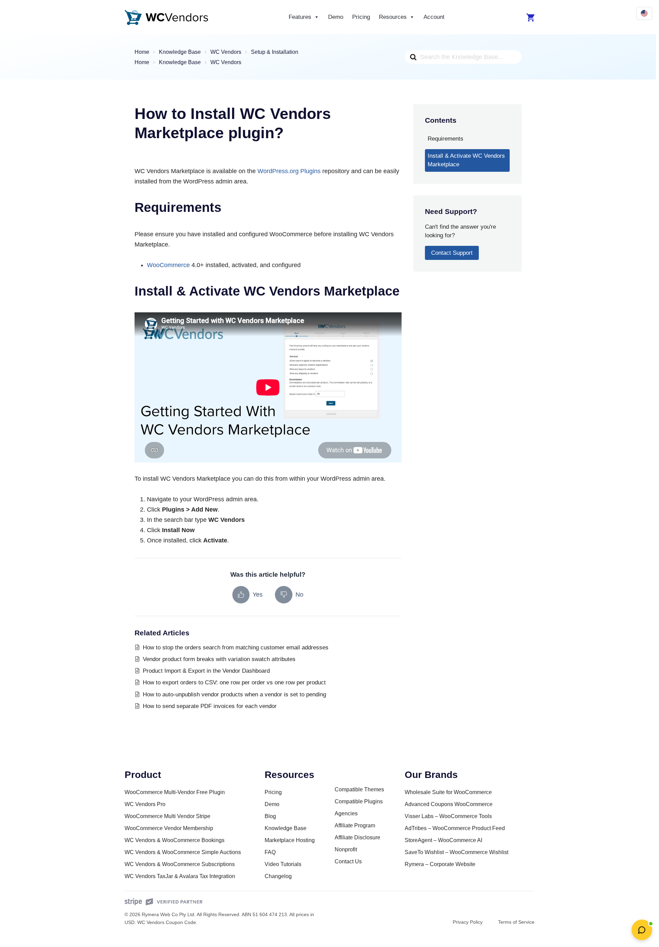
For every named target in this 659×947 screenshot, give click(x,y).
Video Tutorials (283, 864)
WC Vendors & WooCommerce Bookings (174, 840)
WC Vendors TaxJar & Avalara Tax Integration (180, 876)
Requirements (445, 138)
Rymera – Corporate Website (440, 864)
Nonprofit (346, 849)
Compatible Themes (359, 789)
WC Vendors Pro (145, 804)
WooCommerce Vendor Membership (169, 828)
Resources (393, 17)
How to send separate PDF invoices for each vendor (210, 706)
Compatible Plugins (359, 801)
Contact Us (348, 861)
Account (434, 17)
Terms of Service (516, 922)
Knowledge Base (286, 828)
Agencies (346, 813)
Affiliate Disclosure (357, 837)
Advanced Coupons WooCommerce (449, 804)
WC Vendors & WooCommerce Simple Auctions (183, 852)
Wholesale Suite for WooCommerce (448, 792)
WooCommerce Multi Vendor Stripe (167, 816)
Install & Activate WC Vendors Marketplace (466, 160)
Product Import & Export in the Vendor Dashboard (206, 671)
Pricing (361, 17)
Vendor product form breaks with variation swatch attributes (219, 659)
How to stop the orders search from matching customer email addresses (235, 647)
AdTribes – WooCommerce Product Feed (455, 828)
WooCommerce (168, 265)
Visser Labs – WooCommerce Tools (448, 816)
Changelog (278, 876)
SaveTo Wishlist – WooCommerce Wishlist (456, 852)
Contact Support (452, 253)
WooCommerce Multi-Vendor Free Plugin (175, 792)
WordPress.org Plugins (289, 171)
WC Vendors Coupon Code (166, 922)
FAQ (270, 852)
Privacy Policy (468, 922)
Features (300, 17)
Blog (270, 816)
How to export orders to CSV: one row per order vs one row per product (234, 682)
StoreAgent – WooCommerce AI (443, 840)
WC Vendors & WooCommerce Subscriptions (180, 864)
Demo (335, 17)
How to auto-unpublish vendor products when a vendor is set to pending (234, 694)
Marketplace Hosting (290, 840)
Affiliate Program (355, 825)
